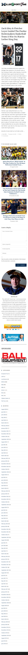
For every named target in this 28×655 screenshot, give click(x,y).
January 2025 (4, 461)
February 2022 (4, 556)
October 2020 (4, 600)
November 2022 (5, 532)
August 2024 (4, 474)
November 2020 (5, 597)
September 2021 (5, 570)
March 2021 (4, 586)
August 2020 (4, 605)
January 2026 (4, 428)
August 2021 (4, 572)
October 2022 (4, 534)
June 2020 (3, 611)
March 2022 (4, 553)
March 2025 (4, 455)
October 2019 (4, 632)
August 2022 (4, 540)
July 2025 (3, 444)
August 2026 (4, 409)
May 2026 (3, 417)
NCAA (20, 134)
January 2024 (4, 493)
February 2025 (4, 458)
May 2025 (3, 450)
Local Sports (4, 379)
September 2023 (5, 504)
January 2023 (4, 526)
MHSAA (3, 382)
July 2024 (3, 477)
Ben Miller (5, 134)
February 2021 (4, 589)
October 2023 (4, 502)
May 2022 (3, 548)
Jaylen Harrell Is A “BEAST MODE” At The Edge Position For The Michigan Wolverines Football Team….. (14, 163)
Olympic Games (5, 398)
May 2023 (3, 515)
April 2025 (3, 453)
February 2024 (4, 491)
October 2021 (4, 567)
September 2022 (5, 537)
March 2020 (4, 619)
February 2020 (4, 621)
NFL (2, 392)
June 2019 (3, 643)
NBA (2, 387)
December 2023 (4, 496)
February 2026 (4, 425)
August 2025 (4, 442)
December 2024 (4, 463)
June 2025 (3, 447)
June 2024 (3, 480)
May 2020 (3, 613)
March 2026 (4, 423)
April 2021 (3, 583)
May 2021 (3, 581)
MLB (2, 384)
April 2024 (3, 485)
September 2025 (5, 439)
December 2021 (4, 562)
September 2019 (5, 635)
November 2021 (5, 564)
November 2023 (5, 499)
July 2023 (3, 510)
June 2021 (3, 578)
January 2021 (4, 592)
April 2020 (3, 616)
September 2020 (5, 602)
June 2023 (3, 512)
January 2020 (4, 624)
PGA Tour (3, 401)
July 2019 (3, 641)
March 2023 (4, 521)
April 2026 (3, 420)
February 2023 (4, 523)
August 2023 (4, 507)
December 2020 (4, 594)
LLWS (2, 376)
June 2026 (3, 414)
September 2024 (5, 472)
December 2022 (4, 529)
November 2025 (5, 433)
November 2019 (5, 630)
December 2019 (4, 627)
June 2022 (3, 545)
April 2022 (3, 551)
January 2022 (4, 559)
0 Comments (5, 136)
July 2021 (3, 575)
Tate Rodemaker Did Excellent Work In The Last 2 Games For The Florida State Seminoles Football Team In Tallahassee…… (14, 191)
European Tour (4, 373)
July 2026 (3, 412)
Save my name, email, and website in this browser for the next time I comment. (13, 260)
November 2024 (5, 466)
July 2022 (3, 542)
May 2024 (3, 482)
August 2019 (4, 638)
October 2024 (4, 469)
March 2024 (4, 488)
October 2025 (4, 436)
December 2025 (4, 431)
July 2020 (3, 608)
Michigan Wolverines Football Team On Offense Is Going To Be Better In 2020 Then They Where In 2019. (14, 217)
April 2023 (3, 518)
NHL (2, 395)
